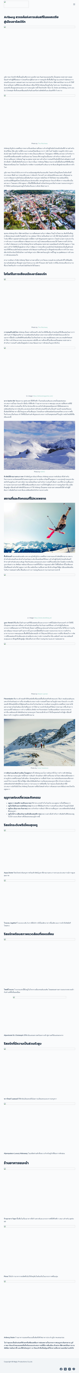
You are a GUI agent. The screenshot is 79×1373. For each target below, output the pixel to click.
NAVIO (43, 472)
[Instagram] (69, 1369)
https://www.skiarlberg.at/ (43, 618)
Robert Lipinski (43, 694)
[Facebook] (61, 1369)
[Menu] (74, 4)
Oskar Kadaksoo (42, 768)
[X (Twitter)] (65, 1369)
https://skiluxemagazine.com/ (43, 396)
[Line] (73, 1369)
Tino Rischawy (43, 143)
